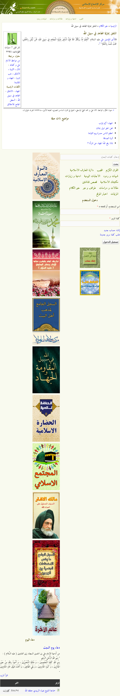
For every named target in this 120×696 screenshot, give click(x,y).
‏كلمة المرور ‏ (114, 218)
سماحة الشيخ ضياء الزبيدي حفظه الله (40, 690)
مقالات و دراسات (56, 19)
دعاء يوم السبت (51, 648)
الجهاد (17, 91)
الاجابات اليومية (92, 176)
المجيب (81, 19)
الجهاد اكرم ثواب (106, 123)
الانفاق (10, 91)
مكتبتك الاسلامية (109, 182)
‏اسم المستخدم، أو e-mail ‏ (108, 206)
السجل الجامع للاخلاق (13, 102)
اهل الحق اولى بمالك (104, 128)
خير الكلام (103, 26)
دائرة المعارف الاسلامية (82, 170)
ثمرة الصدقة (108, 138)
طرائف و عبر (89, 188)
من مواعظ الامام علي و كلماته (13, 62)
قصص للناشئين (89, 182)
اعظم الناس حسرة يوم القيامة (100, 133)
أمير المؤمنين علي (107, 39)
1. (113, 110)
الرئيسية (113, 26)
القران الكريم (112, 170)
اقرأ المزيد (4, 675)
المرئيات (114, 194)
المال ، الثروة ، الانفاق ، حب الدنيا (14, 73)
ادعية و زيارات (71, 19)
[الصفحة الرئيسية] (60, 13)
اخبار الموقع (102, 194)
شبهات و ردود (42, 19)
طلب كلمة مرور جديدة (110, 235)
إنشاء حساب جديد (112, 230)
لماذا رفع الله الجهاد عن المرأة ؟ (100, 143)
